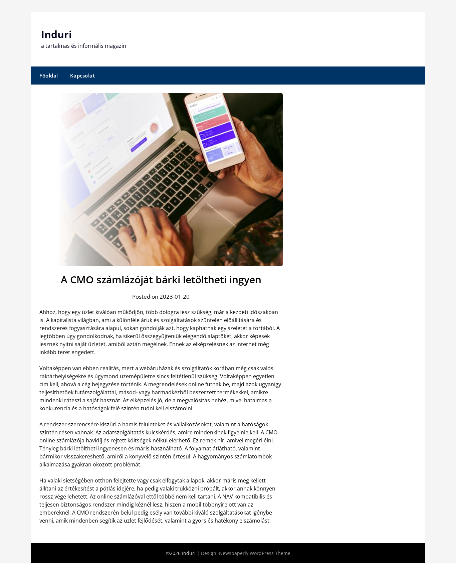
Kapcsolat (82, 75)
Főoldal (48, 75)
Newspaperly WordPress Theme (254, 553)
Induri (56, 34)
